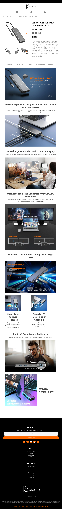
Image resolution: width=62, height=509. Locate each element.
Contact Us (31, 477)
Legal (46, 506)
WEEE (31, 457)
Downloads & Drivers (31, 476)
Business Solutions (31, 466)
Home (4, 16)
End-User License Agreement (37, 506)
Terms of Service (25, 506)
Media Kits (31, 455)
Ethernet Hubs (10, 16)
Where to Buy (31, 451)
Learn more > (57, 502)
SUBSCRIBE (31, 438)
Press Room (31, 453)
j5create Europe (34, 496)
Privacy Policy (17, 506)
